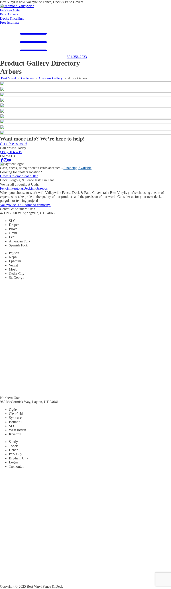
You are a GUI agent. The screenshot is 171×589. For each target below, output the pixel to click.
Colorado (16, 176)
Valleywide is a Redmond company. (25, 205)
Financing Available (77, 168)
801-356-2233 (77, 57)
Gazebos (41, 188)
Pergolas (17, 188)
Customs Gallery (51, 78)
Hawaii (5, 176)
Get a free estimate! (13, 144)
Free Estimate (9, 22)
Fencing (5, 188)
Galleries (27, 78)
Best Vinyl (8, 78)
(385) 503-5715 (11, 152)
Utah (34, 176)
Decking (29, 188)
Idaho (27, 176)
